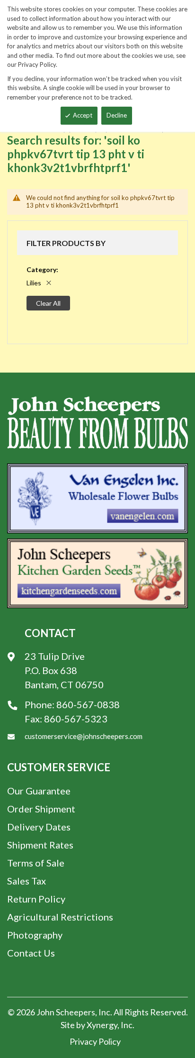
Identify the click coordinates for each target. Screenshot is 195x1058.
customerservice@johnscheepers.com (83, 736)
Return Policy (36, 898)
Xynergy (102, 1025)
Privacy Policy (95, 1041)
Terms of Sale (35, 862)
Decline (116, 115)
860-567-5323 (75, 718)
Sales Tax (26, 880)
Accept (82, 115)
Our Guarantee (39, 790)
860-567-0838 (88, 704)
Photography (34, 934)
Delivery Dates (39, 826)
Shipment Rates (40, 844)
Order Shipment (41, 808)
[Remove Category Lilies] (49, 283)
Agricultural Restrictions (60, 916)
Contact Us (31, 952)
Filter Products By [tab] (66, 242)
